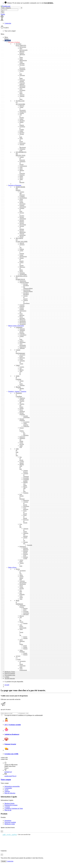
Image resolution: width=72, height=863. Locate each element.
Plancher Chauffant (22, 419)
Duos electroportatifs (23, 49)
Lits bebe (21, 590)
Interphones (23, 321)
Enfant (25, 645)
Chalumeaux (23, 111)
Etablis (21, 131)
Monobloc (26, 435)
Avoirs (6, 789)
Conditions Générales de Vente (13, 808)
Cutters (21, 119)
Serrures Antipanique (23, 217)
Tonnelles (22, 385)
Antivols (22, 243)
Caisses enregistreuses (23, 255)
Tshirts (21, 178)
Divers (21, 271)
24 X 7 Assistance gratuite (12, 724)
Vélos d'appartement (23, 669)
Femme (25, 636)
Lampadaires (23, 335)
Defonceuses (23, 47)
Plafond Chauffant (22, 413)
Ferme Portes (21, 200)
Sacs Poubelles (22, 593)
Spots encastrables (23, 344)
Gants (21, 167)
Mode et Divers (12, 567)
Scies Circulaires (22, 89)
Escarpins (25, 611)
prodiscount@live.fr (10, 776)
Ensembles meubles (26, 480)
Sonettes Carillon (22, 308)
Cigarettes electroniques (23, 581)
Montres (22, 616)
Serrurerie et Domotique (14, 185)
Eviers (21, 359)
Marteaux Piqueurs (22, 52)
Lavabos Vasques (22, 462)
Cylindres (22, 196)
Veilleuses (22, 348)
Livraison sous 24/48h (11, 754)
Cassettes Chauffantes (26, 416)
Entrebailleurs (23, 198)
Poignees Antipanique (23, 206)
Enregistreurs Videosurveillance (28, 290)
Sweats (21, 622)
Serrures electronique (23, 223)
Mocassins (26, 614)
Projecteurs (22, 143)
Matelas (22, 370)
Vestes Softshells (22, 650)
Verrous (22, 236)
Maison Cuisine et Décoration (16, 325)
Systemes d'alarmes (22, 305)
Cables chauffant (25, 424)
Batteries (22, 105)
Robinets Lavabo (25, 557)
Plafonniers (23, 342)
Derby (25, 610)
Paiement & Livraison (10, 805)
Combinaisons (23, 166)
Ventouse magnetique (23, 234)
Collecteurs (26, 426)
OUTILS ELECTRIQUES (21, 44)
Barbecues (22, 357)
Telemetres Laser (22, 149)
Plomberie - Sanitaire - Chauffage (17, 391)
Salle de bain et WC (17, 452)
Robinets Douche (25, 551)
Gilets (21, 169)
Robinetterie (23, 546)
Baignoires (26, 500)
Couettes (22, 367)
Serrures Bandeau (22, 220)
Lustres (21, 340)
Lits (21, 368)
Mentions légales (9, 803)
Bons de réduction (9, 793)
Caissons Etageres (25, 471)
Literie (18, 365)
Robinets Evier (25, 554)
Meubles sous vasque (25, 484)
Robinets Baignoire (25, 548)
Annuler (4, 861)
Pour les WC (21, 525)
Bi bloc (24, 433)
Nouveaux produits (10, 822)
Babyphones (23, 322)
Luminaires (19, 327)
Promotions (7, 820)
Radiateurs (22, 436)
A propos (7, 807)
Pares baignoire (25, 508)
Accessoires (23, 324)
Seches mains (21, 560)
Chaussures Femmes (22, 606)
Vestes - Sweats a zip (21, 632)
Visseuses (22, 94)
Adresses (7, 791)
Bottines (25, 608)
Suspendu (29, 545)
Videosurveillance (24, 282)
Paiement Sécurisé (10, 744)
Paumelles (22, 273)
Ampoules (22, 329)
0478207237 (8, 772)
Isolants (22, 408)
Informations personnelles (12, 786)
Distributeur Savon (23, 584)
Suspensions (23, 346)
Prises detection (22, 314)
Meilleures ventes (9, 824)
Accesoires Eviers (22, 355)
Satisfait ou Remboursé (11, 734)
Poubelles (25, 493)
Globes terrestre (22, 587)
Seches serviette (22, 443)
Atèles (21, 575)
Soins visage (21, 596)
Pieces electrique (22, 317)
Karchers (22, 132)
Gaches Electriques (22, 203)
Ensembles (26, 478)
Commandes (8, 788)
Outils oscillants (22, 62)
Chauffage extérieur (22, 398)
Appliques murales (22, 331)
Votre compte (6, 780)
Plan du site (7, 810)
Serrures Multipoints (23, 231)
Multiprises (22, 319)
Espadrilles (26, 613)
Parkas (21, 176)
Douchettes (26, 506)
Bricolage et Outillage (14, 42)
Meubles (18, 387)
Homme (25, 623)
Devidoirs (22, 120)
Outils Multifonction (23, 59)
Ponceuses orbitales (22, 80)
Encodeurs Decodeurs (26, 293)
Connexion (10, 861)
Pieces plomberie (22, 410)
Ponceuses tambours (22, 83)
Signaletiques (23, 274)
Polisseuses (22, 69)
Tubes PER (21, 446)
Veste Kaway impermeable (23, 626)
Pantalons (22, 175)
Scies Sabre (21, 92)
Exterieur (22, 333)
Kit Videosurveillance (28, 287)
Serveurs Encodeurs (26, 284)
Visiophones (23, 281)
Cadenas (22, 249)
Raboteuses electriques (22, 86)
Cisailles (22, 113)
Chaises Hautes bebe (21, 578)
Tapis (21, 599)
